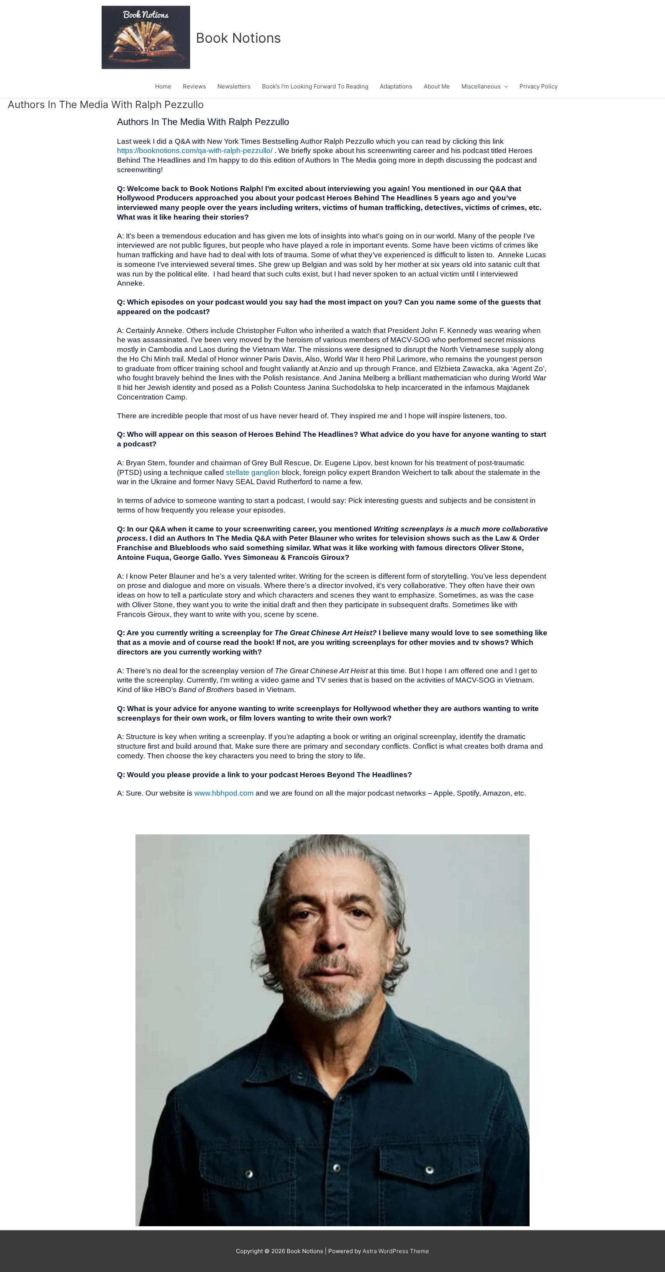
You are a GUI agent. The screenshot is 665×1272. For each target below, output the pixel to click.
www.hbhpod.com (224, 793)
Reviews (194, 86)
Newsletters (234, 86)
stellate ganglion (253, 472)
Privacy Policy (539, 86)
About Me (437, 86)
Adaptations (396, 86)
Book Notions (238, 38)
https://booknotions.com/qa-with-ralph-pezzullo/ (194, 151)
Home (163, 86)
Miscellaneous (481, 86)
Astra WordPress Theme (396, 1251)
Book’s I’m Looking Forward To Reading (315, 86)
